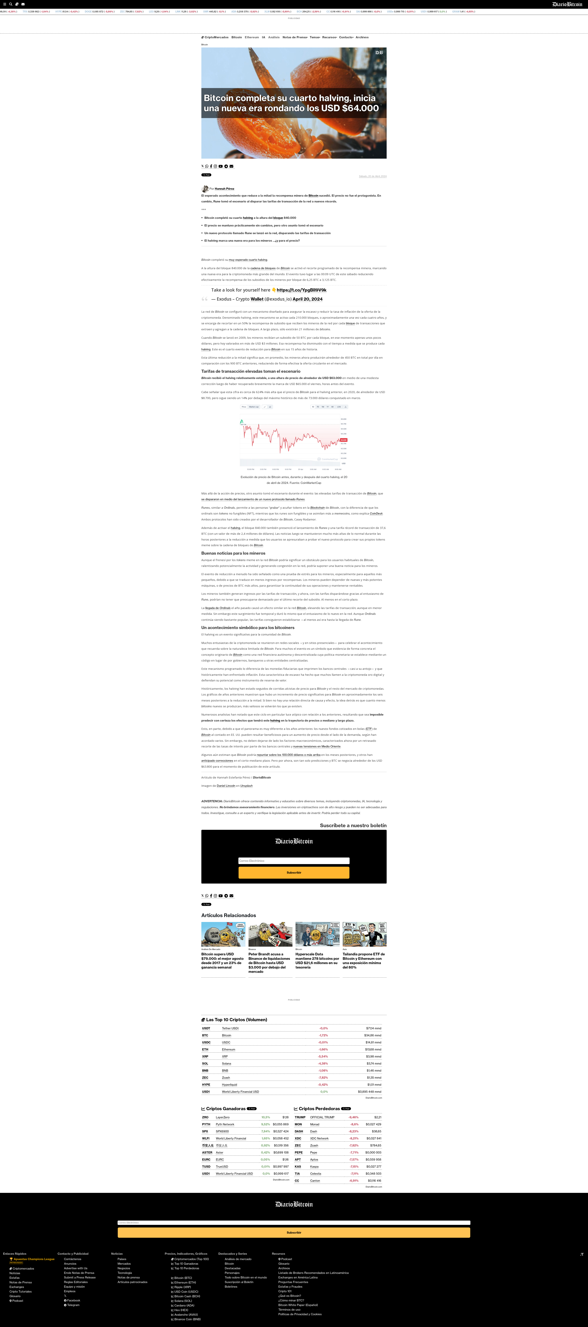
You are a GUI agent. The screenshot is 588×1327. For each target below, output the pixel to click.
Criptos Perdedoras (319, 1108)
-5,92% (129, 11)
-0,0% (252, 11)
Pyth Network (225, 1124)
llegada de (218, 608)
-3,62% (67, 11)
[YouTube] (221, 166)
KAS (298, 1166)
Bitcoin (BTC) (183, 1278)
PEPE (299, 1152)
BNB (205, 1070)
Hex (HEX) (181, 1310)
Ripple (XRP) (182, 1287)
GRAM (332, 11)
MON (298, 1124)
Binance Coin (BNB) (187, 1319)
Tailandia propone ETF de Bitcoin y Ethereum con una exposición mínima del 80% (364, 960)
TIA (297, 1173)
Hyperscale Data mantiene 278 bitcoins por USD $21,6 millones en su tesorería (317, 960)
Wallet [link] (257, 299)
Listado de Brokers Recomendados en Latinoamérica (313, 1273)
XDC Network (319, 1138)
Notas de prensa (129, 1277)
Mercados (124, 1263)
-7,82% (13, 11)
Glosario (15, 1296)
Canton (315, 1180)
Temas (314, 37)
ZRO (205, 1117)
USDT (206, 1028)
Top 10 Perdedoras (186, 1268)
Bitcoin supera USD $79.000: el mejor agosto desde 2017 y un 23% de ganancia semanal (222, 960)
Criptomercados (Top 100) (191, 1259)
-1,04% (40, 11)
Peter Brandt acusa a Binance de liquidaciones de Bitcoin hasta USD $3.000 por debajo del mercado (269, 963)
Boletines (231, 1286)
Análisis (274, 37)
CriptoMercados (216, 37)
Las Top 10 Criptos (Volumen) (236, 1019)
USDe (266, 11)
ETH (205, 1049)
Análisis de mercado (210, 949)
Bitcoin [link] (313, 195)
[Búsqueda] (12, 4)
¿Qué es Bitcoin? (289, 1296)
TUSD (206, 1166)
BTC (205, 1035)
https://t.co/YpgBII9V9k (302, 290)
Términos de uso (289, 1309)
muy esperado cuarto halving (248, 260)
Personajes (232, 1273)
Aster (219, 1152)
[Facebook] (212, 166)
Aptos (314, 1159)
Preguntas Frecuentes (293, 1282)
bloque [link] (278, 218)
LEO (27, 11)
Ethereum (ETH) (185, 1282)
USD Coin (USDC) (186, 1291)
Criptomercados (23, 1268)
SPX (205, 1131)
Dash (313, 1131)
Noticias (14, 1273)
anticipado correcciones (217, 760)
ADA (109, 11)
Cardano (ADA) (184, 1305)
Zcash (226, 1077)
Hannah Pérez (224, 188)
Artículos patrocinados (132, 1282)
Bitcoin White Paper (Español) (298, 1305)
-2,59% (191, 11)
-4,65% (345, 11)
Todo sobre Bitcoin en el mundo (246, 1277)
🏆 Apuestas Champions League (32, 1260)
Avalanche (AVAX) (186, 1314)
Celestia (315, 1173)
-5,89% (161, 11)
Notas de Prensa (295, 37)
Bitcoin (237, 37)
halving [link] (248, 218)
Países (122, 1259)
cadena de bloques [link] (263, 268)
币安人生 (208, 1145)
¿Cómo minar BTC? (291, 1300)
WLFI (205, 1138)
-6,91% (221, 11)
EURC (206, 1159)
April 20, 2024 (307, 299)
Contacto (346, 37)
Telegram (72, 1305)
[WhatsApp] (207, 166)
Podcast (17, 1300)
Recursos (329, 37)
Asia (345, 949)
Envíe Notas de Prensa (79, 1273)
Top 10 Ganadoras (186, 1263)
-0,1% (97, 11)
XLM (143, 11)
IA (263, 37)
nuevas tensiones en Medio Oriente (317, 746)
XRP (205, 1056)
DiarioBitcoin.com (374, 1098)
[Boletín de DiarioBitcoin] (232, 166)
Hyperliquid (229, 1084)
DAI (234, 11)
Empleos (69, 1291)
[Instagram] (216, 166)
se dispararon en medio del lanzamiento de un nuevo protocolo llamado (253, 499)
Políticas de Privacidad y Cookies (300, 1314)
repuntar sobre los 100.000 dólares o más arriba (288, 755)
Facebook (73, 1300)
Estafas (14, 1278)
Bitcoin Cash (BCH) (187, 1296)
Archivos (362, 37)
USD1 (299, 11)
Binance (252, 949)
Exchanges (16, 1287)
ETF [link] (369, 729)
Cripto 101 (284, 1291)
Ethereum (252, 37)
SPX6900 (222, 1131)
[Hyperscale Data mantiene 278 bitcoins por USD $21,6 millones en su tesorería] (318, 935)
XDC (298, 1138)
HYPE (206, 1084)
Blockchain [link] (317, 507)
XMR (82, 11)
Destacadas (233, 1268)
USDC (206, 1042)
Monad (314, 1124)
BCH (175, 11)
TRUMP (300, 1117)
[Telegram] (227, 166)
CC (204, 11)
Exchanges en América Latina (298, 1277)
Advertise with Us (75, 1268)
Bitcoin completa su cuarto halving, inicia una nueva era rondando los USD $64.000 (291, 102)
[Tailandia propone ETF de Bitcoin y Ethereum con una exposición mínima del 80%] (365, 935)
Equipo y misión (74, 1286)
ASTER (207, 1152)
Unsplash (246, 786)
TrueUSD (222, 1166)
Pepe (313, 1152)
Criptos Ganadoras (225, 1108)
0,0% (318, 11)
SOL (205, 1063)
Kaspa (314, 1166)
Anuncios (70, 1263)
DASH (299, 1131)
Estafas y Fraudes (290, 1286)
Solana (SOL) (183, 1301)
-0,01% (285, 11)
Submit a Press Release (80, 1277)
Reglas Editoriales (76, 1282)
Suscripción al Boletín (239, 1282)
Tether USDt (230, 1028)
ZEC (205, 1077)
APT (298, 1159)
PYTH (206, 1124)
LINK (54, 11)
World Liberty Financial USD (240, 1091)
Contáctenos (72, 1259)
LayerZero (223, 1117)
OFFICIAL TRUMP (322, 1117)
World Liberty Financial (231, 1138)
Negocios (124, 1268)
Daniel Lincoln (226, 786)
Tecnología (125, 1273)
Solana (226, 1063)
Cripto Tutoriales (20, 1291)
